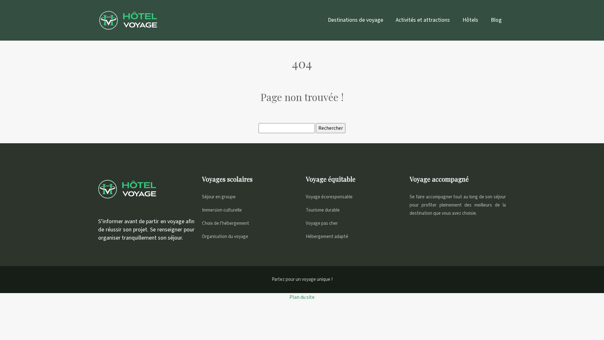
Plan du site (302, 297)
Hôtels (470, 20)
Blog (496, 20)
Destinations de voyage (355, 20)
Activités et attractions (423, 20)
